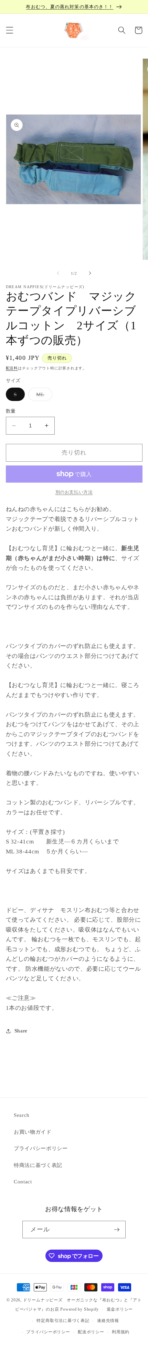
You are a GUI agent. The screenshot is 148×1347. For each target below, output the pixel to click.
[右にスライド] (89, 273)
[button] (9, 30)
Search (22, 1115)
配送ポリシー (91, 1332)
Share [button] (21, 1030)
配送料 (12, 368)
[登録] (116, 1230)
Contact (23, 1181)
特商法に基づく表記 (38, 1165)
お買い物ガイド (33, 1132)
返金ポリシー (120, 1309)
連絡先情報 (108, 1320)
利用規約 (120, 1332)
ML (43, 396)
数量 (11, 411)
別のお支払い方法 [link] (74, 492)
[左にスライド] (58, 273)
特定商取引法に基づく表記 (62, 1320)
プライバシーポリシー (41, 1148)
